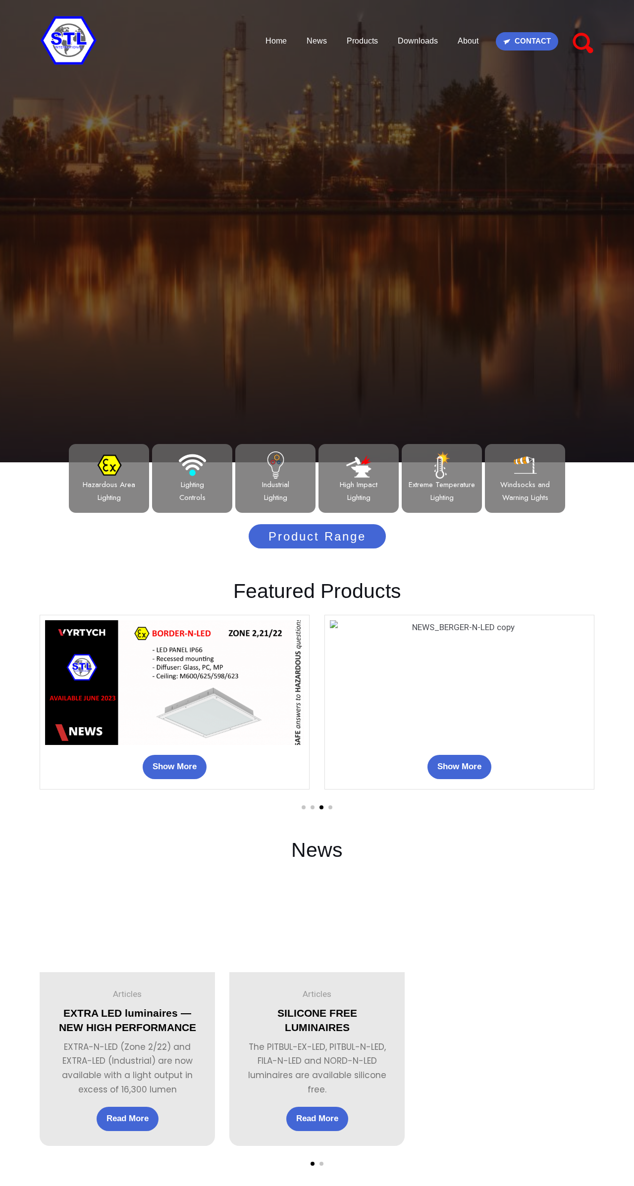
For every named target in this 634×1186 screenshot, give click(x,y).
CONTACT (532, 41)
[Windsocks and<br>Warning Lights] (525, 465)
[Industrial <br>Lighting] (275, 465)
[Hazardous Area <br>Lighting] (109, 465)
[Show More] (174, 682)
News (317, 41)
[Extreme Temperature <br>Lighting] (442, 465)
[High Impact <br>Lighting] (358, 465)
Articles (127, 994)
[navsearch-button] (582, 41)
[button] (304, 807)
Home (276, 41)
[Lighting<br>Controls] (192, 465)
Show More (175, 766)
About (468, 41)
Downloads (418, 41)
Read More (127, 1118)
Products (362, 41)
